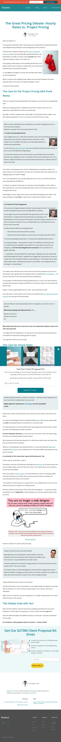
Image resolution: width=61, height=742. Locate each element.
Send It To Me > (30, 390)
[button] (30, 369)
